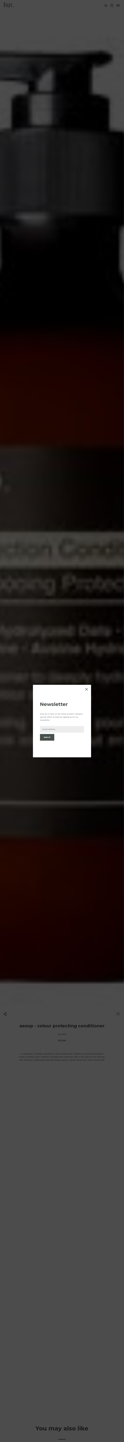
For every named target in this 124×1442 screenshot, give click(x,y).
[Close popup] (86, 689)
